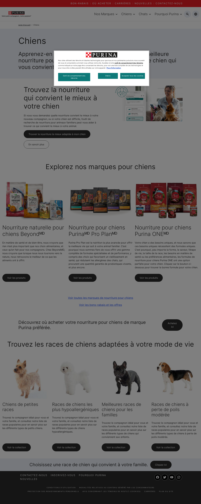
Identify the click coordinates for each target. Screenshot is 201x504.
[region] (101, 68)
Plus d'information (114, 68)
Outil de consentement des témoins (74, 77)
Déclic (108, 76)
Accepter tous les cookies (132, 76)
